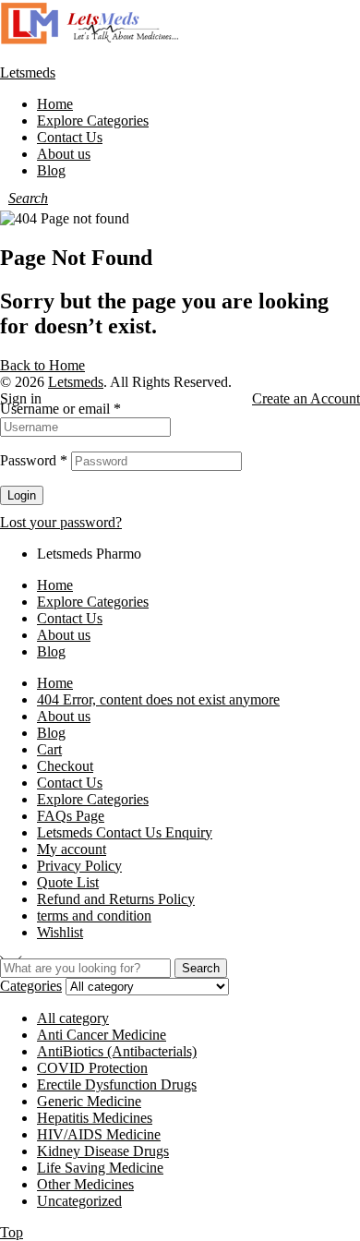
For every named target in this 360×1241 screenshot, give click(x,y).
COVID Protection (92, 1068)
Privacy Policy (79, 866)
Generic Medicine (89, 1101)
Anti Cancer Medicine (101, 1034)
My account (71, 849)
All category (73, 1018)
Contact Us (69, 618)
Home (55, 585)
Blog (51, 651)
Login (21, 495)
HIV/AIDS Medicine (99, 1134)
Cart (49, 749)
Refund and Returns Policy (116, 899)
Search (201, 968)
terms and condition (94, 915)
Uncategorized (79, 1201)
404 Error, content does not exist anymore (158, 699)
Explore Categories (93, 601)
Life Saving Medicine (100, 1167)
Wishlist (60, 932)
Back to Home (42, 365)
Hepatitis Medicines (94, 1118)
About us (63, 635)
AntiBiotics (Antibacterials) (117, 1051)
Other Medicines (85, 1184)
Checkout (65, 766)
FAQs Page (70, 816)
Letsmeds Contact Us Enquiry (124, 832)
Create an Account (306, 398)
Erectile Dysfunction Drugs (117, 1084)
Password (33, 460)
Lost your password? (61, 522)
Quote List (68, 882)
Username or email (60, 408)
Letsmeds (27, 72)
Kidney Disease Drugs (103, 1151)
